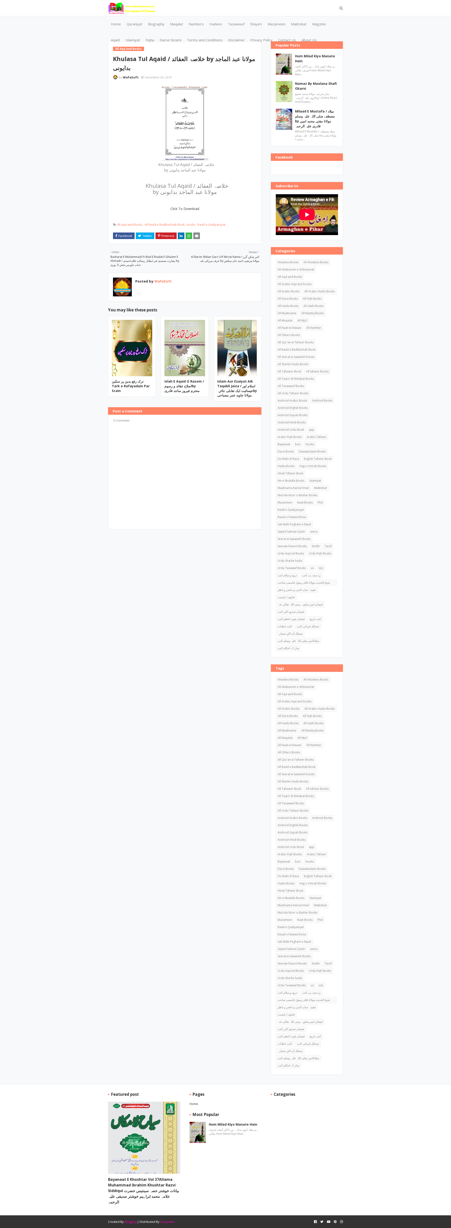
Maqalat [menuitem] (176, 24)
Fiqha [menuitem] (150, 40)
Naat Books (305, 502)
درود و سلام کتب (287, 575)
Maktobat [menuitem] (299, 24)
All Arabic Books (288, 291)
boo (298, 444)
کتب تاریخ (315, 619)
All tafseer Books (317, 371)
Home (194, 1104)
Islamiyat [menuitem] (132, 40)
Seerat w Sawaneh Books (294, 539)
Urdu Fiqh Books (320, 553)
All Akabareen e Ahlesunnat (296, 269)
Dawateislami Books (312, 451)
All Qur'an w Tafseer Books (296, 342)
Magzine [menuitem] (319, 24)
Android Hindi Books (292, 422)
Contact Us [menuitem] (287, 40)
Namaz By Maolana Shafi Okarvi (316, 86)
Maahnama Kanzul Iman (293, 488)
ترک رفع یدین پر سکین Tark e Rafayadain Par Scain (131, 386)
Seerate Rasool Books (292, 546)
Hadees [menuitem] (215, 24)
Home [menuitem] (116, 24)
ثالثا (321, 568)
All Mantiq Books (312, 313)
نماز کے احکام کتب (288, 648)
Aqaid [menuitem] (115, 40)
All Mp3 (302, 320)
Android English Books (293, 408)
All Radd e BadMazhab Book (164, 224)
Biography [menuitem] (156, 24)
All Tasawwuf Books (291, 386)
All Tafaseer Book (289, 371)
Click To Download (185, 208)
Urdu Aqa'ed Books (291, 553)
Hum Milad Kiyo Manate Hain (315, 58)
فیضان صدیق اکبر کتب (291, 612)
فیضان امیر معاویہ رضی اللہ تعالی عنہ (300, 604)
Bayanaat (284, 444)
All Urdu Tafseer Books (293, 393)
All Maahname (287, 313)
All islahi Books (313, 306)
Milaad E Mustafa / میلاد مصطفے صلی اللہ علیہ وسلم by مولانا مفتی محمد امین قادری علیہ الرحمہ (315, 118)
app (311, 430)
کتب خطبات (285, 626)
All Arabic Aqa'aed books (294, 284)
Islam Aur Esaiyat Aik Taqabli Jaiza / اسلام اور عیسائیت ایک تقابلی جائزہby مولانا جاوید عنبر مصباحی (237, 388)
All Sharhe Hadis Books (293, 364)
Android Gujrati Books (292, 415)
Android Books (322, 401)
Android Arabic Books (292, 401)
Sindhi (316, 546)
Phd (320, 502)
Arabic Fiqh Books (290, 437)
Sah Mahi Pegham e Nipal (294, 524)
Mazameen (285, 502)
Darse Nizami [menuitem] (170, 40)
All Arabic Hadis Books (319, 291)
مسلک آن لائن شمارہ (290, 633)
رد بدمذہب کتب (311, 575)
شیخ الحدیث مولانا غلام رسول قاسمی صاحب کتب (304, 583)
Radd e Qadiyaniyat (211, 224)
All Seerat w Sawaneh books (296, 357)
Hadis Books (286, 466)
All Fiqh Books (312, 299)
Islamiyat (315, 481)
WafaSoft (131, 77)
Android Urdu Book (291, 430)
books (191, 224)
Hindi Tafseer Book (290, 473)
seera (314, 532)
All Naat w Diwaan (289, 328)
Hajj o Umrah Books (312, 466)
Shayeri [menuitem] (256, 24)
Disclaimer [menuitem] (236, 40)
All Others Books (289, 335)
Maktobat (320, 488)
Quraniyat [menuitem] (134, 24)
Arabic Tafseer (316, 437)
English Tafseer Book (318, 459)
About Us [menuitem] (309, 40)
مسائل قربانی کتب (308, 626)
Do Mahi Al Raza (288, 459)
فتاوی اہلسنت (286, 597)
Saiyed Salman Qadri (291, 532)
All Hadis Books (288, 306)
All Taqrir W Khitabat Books (296, 379)
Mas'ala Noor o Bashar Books (297, 495)
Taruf (328, 546)
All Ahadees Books (315, 262)
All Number (313, 328)
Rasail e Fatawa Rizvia (292, 517)
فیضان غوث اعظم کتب (291, 619)
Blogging (130, 1222)
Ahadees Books (288, 262)
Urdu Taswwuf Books (292, 568)
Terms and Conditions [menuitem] (204, 40)
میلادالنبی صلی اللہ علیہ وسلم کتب (298, 641)
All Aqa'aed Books (130, 224)
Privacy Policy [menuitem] (261, 40)
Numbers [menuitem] (196, 24)
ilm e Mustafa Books (291, 481)
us (312, 568)
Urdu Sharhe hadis (290, 561)
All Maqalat (285, 320)
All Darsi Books (288, 299)
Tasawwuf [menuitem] (236, 24)
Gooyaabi (167, 1222)
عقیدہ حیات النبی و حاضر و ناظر (297, 590)
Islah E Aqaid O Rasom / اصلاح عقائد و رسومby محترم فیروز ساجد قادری (184, 386)
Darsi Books (286, 451)
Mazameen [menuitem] (276, 24)
